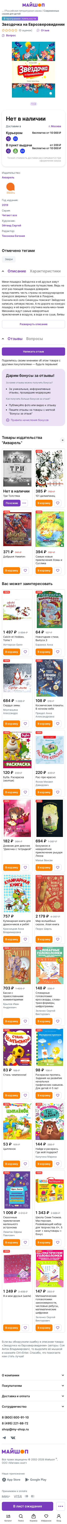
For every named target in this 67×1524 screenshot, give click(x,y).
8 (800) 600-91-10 (15, 1417)
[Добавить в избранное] (57, 503)
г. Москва (55, 126)
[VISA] (17, 1496)
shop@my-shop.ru (15, 1429)
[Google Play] (36, 1479)
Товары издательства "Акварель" (22, 440)
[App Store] (11, 1479)
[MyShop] (15, 1453)
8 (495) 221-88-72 (15, 1423)
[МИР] (6, 1496)
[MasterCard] (26, 1496)
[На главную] (33, 7)
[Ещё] (60, 1506)
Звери (9, 259)
